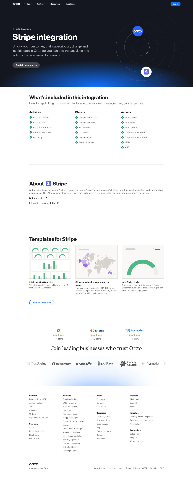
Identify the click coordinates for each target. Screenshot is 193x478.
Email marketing (70, 399)
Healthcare (34, 435)
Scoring (66, 425)
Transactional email (71, 432)
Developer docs (103, 420)
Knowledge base (70, 414)
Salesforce (134, 434)
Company (100, 399)
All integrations (136, 441)
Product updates (103, 431)
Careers (99, 403)
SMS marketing (69, 403)
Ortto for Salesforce (71, 443)
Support (133, 403)
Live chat (67, 410)
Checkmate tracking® (72, 428)
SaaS (31, 427)
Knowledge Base (103, 416)
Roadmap (100, 438)
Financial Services (37, 431)
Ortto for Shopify (70, 447)
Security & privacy (71, 440)
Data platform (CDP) (38, 399)
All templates (135, 424)
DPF (162, 468)
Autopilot (33, 468)
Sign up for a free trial (38, 417)
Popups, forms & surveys (73, 421)
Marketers (134, 399)
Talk (31, 406)
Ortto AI (32, 414)
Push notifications (70, 406)
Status (99, 435)
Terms (128, 468)
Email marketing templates (141, 420)
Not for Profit (35, 438)
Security (153, 468)
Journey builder (36, 403)
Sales (132, 406)
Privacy (136, 468)
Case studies (102, 424)
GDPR (145, 468)
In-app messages (70, 417)
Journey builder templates (141, 416)
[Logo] (17, 4)
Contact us (101, 406)
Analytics (33, 410)
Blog (98, 427)
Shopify (133, 437)
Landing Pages (69, 451)
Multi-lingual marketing (72, 436)
